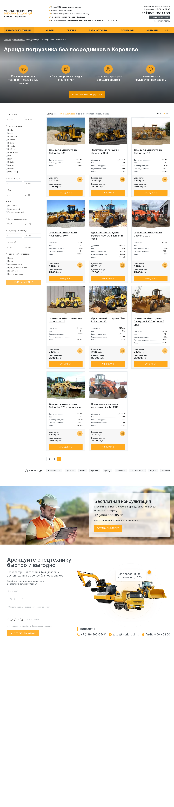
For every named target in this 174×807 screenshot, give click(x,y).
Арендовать (65, 193)
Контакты (152, 30)
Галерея (71, 30)
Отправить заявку (24, 633)
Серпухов (120, 470)
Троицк (107, 470)
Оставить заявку (108, 528)
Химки (82, 470)
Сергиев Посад (137, 470)
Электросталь (54, 470)
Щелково (70, 470)
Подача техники (98, 30)
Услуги (49, 30)
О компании (127, 30)
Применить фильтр (23, 282)
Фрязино (94, 470)
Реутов (153, 470)
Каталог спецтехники (18, 30)
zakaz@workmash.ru (161, 21)
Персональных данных (42, 626)
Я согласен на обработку (30, 626)
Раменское (167, 470)
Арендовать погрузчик (87, 94)
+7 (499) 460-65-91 (156, 13)
